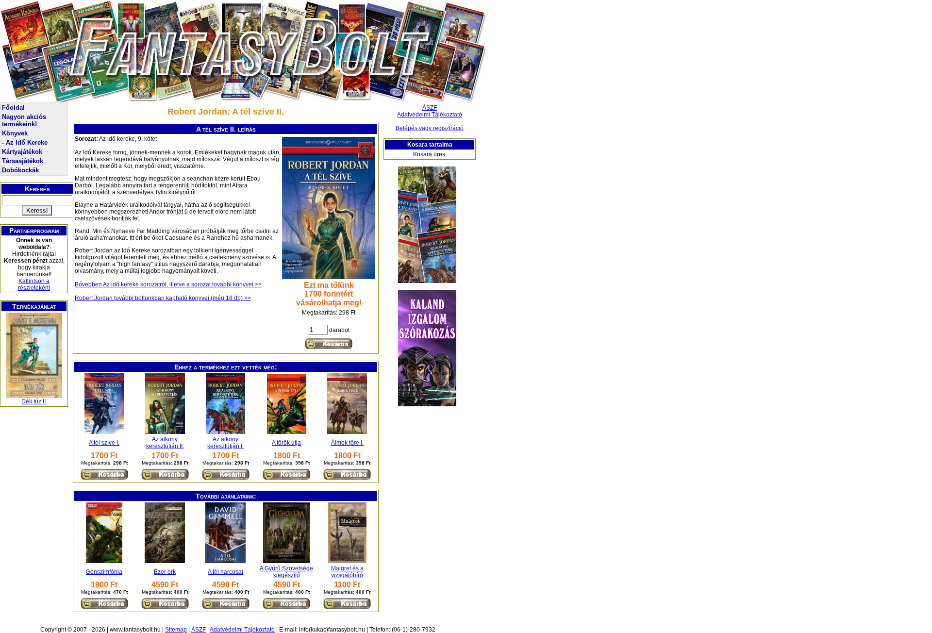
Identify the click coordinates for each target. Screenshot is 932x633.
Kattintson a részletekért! (34, 284)
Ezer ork (165, 571)
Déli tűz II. (34, 401)
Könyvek (15, 133)
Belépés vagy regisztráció (430, 128)
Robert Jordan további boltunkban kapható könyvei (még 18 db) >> (163, 298)
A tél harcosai (225, 571)
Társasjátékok (22, 161)
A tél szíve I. (104, 442)
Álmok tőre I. (347, 442)
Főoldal (13, 107)
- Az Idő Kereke (25, 142)
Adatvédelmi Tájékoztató (429, 114)
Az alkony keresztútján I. (225, 443)
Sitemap (176, 629)
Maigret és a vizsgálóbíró (347, 572)
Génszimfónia (104, 571)
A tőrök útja (286, 442)
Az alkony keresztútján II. (165, 443)
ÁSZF (429, 107)
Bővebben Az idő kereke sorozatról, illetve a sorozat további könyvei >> (168, 284)
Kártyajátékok (22, 151)
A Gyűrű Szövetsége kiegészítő (286, 572)
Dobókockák (20, 170)
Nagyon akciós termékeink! (24, 120)
